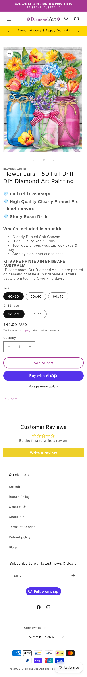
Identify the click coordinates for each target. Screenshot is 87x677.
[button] (9, 19)
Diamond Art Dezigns (35, 668)
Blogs (13, 547)
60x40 (58, 296)
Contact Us (18, 507)
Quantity (9, 338)
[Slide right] (53, 160)
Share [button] (13, 399)
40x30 (13, 296)
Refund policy (20, 537)
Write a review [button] (43, 453)
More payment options (44, 386)
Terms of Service (22, 527)
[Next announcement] (79, 31)
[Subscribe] (73, 575)
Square (14, 314)
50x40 (36, 296)
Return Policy (19, 497)
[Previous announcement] (8, 31)
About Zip (16, 517)
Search (14, 486)
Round (36, 314)
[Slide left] (34, 160)
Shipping (25, 330)
